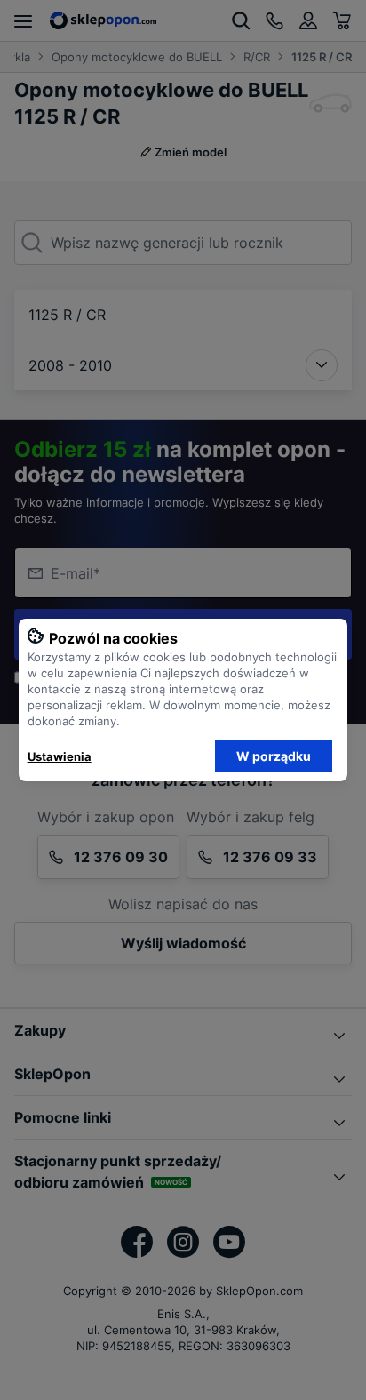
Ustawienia (60, 756)
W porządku (273, 756)
